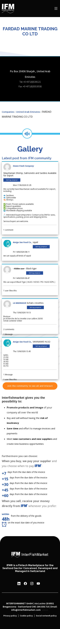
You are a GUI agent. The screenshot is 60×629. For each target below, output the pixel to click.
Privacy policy (10, 615)
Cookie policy (26, 615)
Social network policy (46, 615)
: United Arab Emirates (27, 111)
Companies (8, 111)
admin (45, 610)
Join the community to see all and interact (30, 386)
